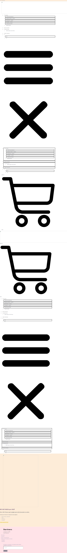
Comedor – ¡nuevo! (9, 21)
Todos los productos (9, 16)
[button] (28, 93)
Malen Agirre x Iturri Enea (10, 30)
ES (7, 172)
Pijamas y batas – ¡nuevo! (10, 18)
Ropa (2, 517)
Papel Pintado (8, 25)
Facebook (3, 541)
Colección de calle (9, 23)
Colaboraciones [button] (6, 29)
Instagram (3, 540)
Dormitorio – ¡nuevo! (9, 20)
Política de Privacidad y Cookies (6, 538)
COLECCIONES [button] (6, 15)
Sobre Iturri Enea (7, 33)
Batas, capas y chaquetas (6, 516)
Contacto (2, 536)
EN (6, 36)
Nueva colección (7, 161)
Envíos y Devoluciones (5, 537)
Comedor (3, 520)
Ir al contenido (2, 0)
